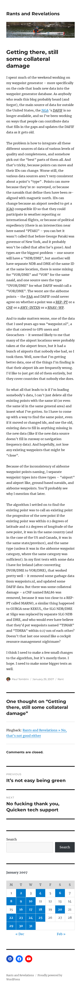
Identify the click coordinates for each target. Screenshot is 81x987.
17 (30, 909)
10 (30, 901)
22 (11, 918)
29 (11, 926)
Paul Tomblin (20, 679)
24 (31, 918)
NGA (45, 110)
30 (21, 926)
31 (30, 926)
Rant (61, 679)
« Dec (20, 934)
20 (60, 909)
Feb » (61, 934)
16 (21, 909)
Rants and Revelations (33, 13)
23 (21, 918)
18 (40, 909)
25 (40, 918)
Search (11, 839)
